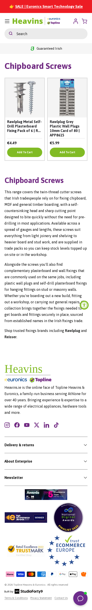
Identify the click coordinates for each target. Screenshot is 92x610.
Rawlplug (72, 331)
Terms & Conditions (16, 597)
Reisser (10, 337)
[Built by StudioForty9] (23, 592)
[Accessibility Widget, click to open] (84, 305)
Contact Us (61, 597)
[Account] (75, 21)
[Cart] (85, 21)
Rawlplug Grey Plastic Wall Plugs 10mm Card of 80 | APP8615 (65, 128)
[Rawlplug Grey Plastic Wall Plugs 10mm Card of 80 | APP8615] (67, 97)
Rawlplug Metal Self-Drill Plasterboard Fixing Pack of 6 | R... (24, 126)
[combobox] (46, 33)
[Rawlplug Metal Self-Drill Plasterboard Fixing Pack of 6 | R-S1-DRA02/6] (24, 97)
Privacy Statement (41, 597)
